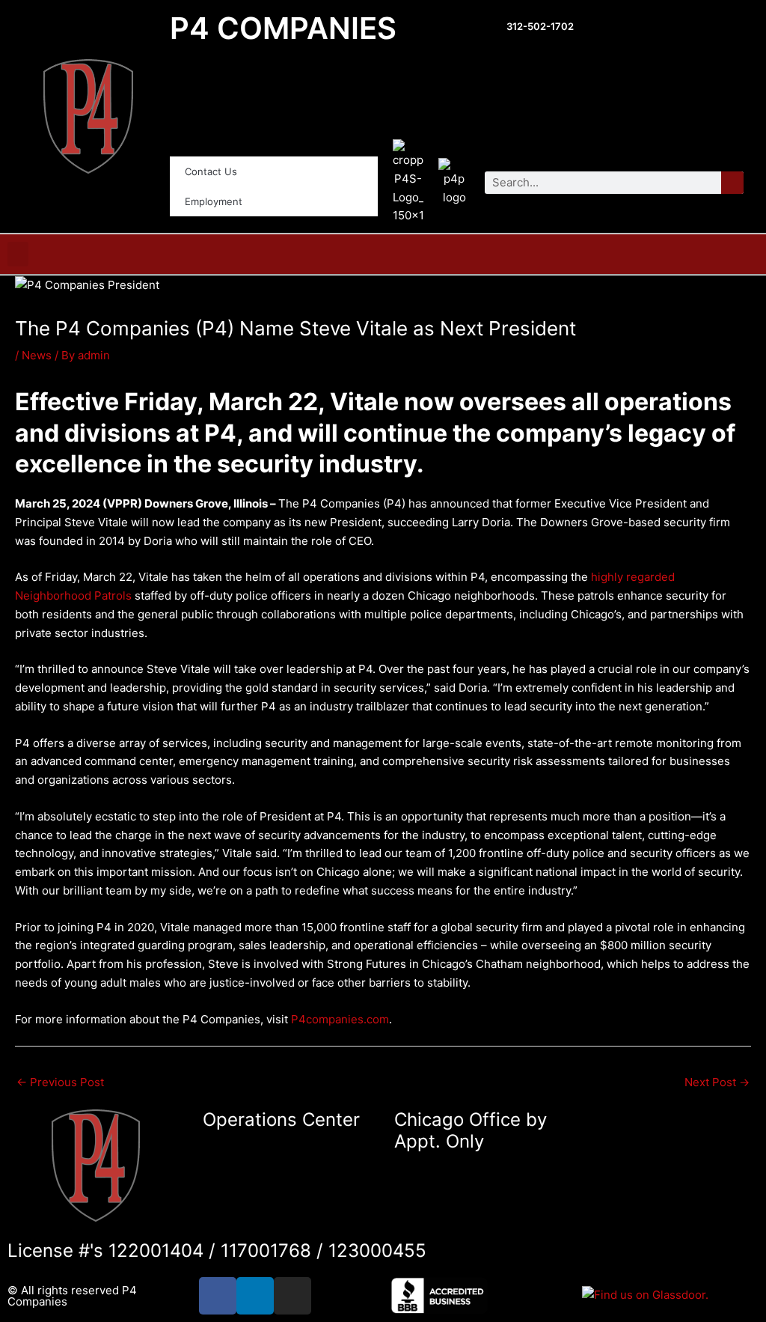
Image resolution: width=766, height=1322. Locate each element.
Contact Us (211, 171)
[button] (17, 254)
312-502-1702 (540, 26)
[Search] (732, 182)
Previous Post (60, 1082)
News (37, 355)
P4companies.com (340, 1019)
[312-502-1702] (490, 28)
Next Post (717, 1082)
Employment (213, 201)
